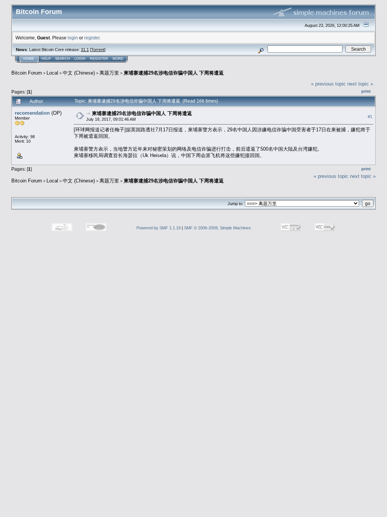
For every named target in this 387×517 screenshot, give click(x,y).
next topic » (360, 84)
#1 (370, 116)
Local (52, 73)
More (118, 59)
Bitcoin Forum (26, 73)
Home (28, 59)
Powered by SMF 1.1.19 (158, 228)
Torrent (97, 49)
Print (366, 91)
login (73, 37)
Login (79, 59)
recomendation (32, 113)
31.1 (85, 49)
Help (46, 59)
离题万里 (109, 73)
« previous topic (328, 84)
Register (99, 59)
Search (62, 59)
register (91, 37)
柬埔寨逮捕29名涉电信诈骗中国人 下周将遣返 (174, 73)
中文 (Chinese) (79, 73)
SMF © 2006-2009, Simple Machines (217, 228)
